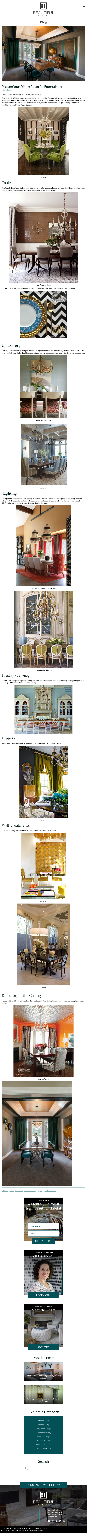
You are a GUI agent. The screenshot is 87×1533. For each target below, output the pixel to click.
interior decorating (30, 1191)
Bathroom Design (43, 1440)
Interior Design (7, 90)
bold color (5, 1191)
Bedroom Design (43, 1436)
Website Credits (32, 1528)
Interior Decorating (43, 1432)
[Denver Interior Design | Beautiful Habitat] (43, 1498)
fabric (12, 1191)
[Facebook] (49, 1521)
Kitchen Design (43, 1425)
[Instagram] (53, 1521)
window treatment (50, 1191)
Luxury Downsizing (43, 1448)
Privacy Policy (17, 1528)
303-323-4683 (53, 1517)
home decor (19, 1191)
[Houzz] (56, 1521)
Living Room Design (43, 1428)
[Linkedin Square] (60, 1521)
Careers (6, 1528)
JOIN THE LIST (43, 1241)
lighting (40, 1191)
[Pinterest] (64, 1521)
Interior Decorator (43, 1444)
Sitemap (45, 1528)
